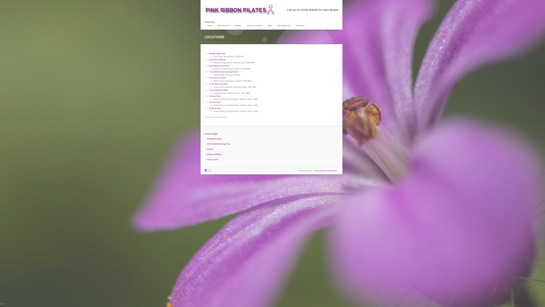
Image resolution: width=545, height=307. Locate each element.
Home (209, 25)
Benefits (238, 25)
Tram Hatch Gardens (218, 84)
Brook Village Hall (217, 53)
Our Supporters (284, 25)
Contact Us (300, 25)
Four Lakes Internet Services (326, 171)
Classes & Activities (254, 25)
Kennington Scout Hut (219, 65)
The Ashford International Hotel (223, 71)
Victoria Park (215, 96)
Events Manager (220, 117)
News (270, 25)
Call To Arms (212, 159)
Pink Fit (210, 149)
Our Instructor (223, 25)
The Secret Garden (217, 77)
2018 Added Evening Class (218, 144)
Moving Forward (214, 138)
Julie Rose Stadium (217, 59)
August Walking (214, 154)
